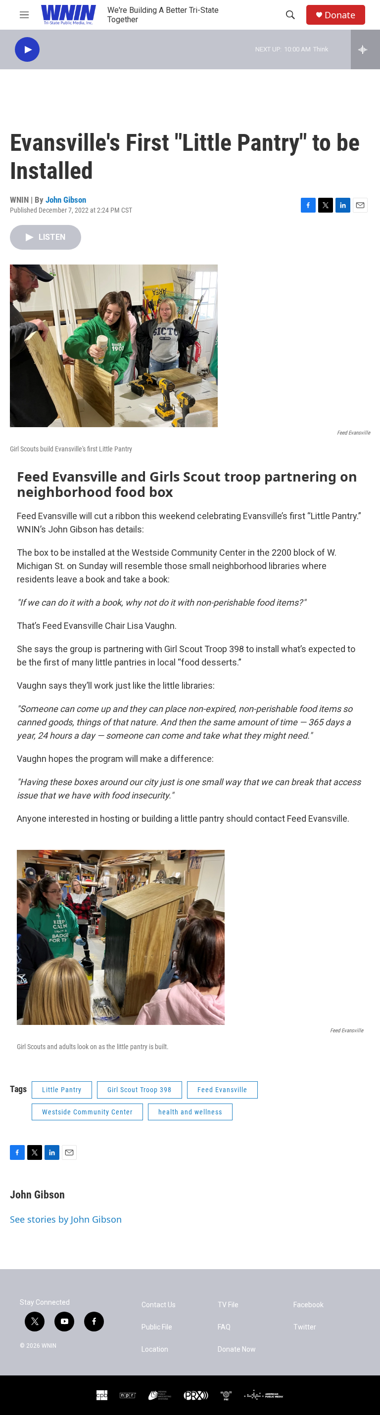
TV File (228, 1305)
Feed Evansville (222, 1090)
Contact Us (159, 1305)
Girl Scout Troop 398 (139, 1090)
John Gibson (66, 200)
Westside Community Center (87, 1112)
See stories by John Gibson (66, 1219)
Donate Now (237, 1349)
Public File (157, 1327)
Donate (340, 15)
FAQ (224, 1327)
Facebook (308, 1305)
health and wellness (190, 1112)
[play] (27, 49)
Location (155, 1349)
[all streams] (365, 49)
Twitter (304, 1327)
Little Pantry (62, 1090)
